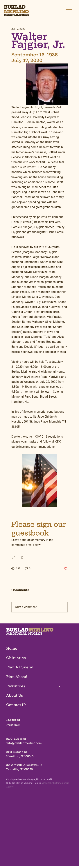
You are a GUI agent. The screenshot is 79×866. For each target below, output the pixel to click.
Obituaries (16, 658)
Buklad (15, 7)
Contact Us (16, 705)
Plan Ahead (16, 677)
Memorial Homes (16, 15)
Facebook (13, 719)
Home (11, 648)
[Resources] (59, 686)
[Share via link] (13, 557)
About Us (14, 695)
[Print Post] (22, 557)
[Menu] (68, 10)
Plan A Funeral (19, 667)
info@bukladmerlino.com (24, 743)
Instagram (13, 725)
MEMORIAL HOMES (24, 633)
